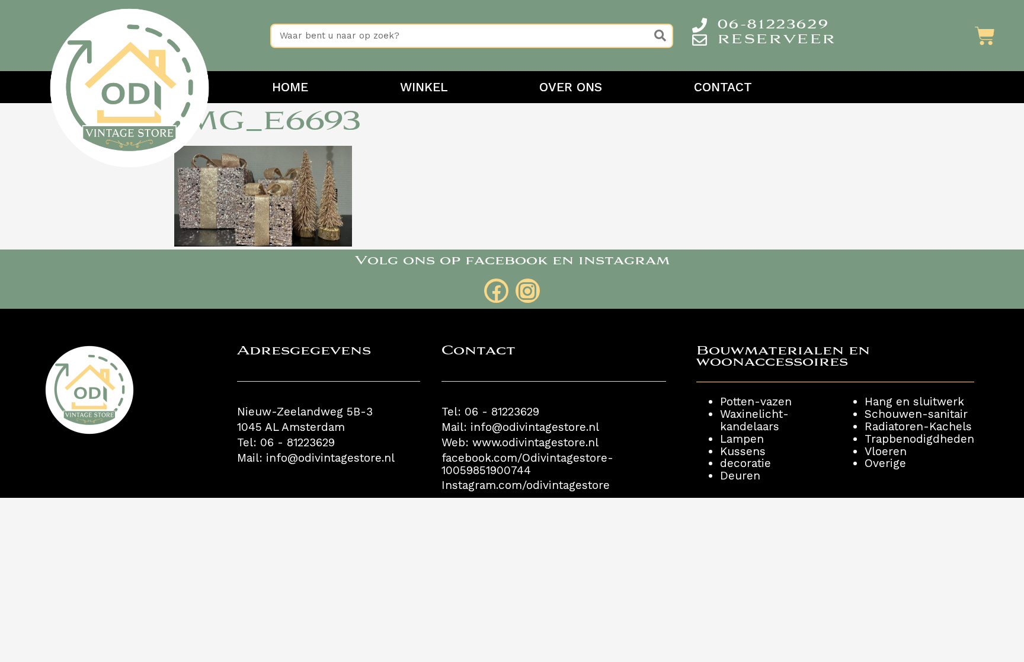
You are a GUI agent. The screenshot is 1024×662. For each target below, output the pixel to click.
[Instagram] (528, 291)
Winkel (424, 87)
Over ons (570, 87)
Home (290, 87)
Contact (723, 87)
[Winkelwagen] (985, 35)
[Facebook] (496, 291)
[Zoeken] (660, 36)
